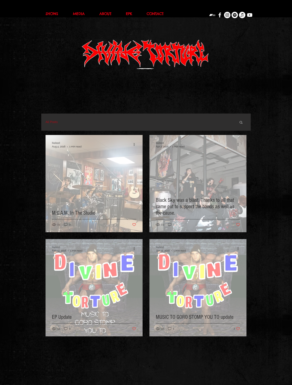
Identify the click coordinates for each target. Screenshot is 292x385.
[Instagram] (227, 15)
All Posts (52, 122)
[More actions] (135, 144)
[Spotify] (235, 15)
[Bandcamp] (212, 15)
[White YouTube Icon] (249, 15)
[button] (241, 122)
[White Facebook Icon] (220, 15)
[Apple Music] (242, 15)
